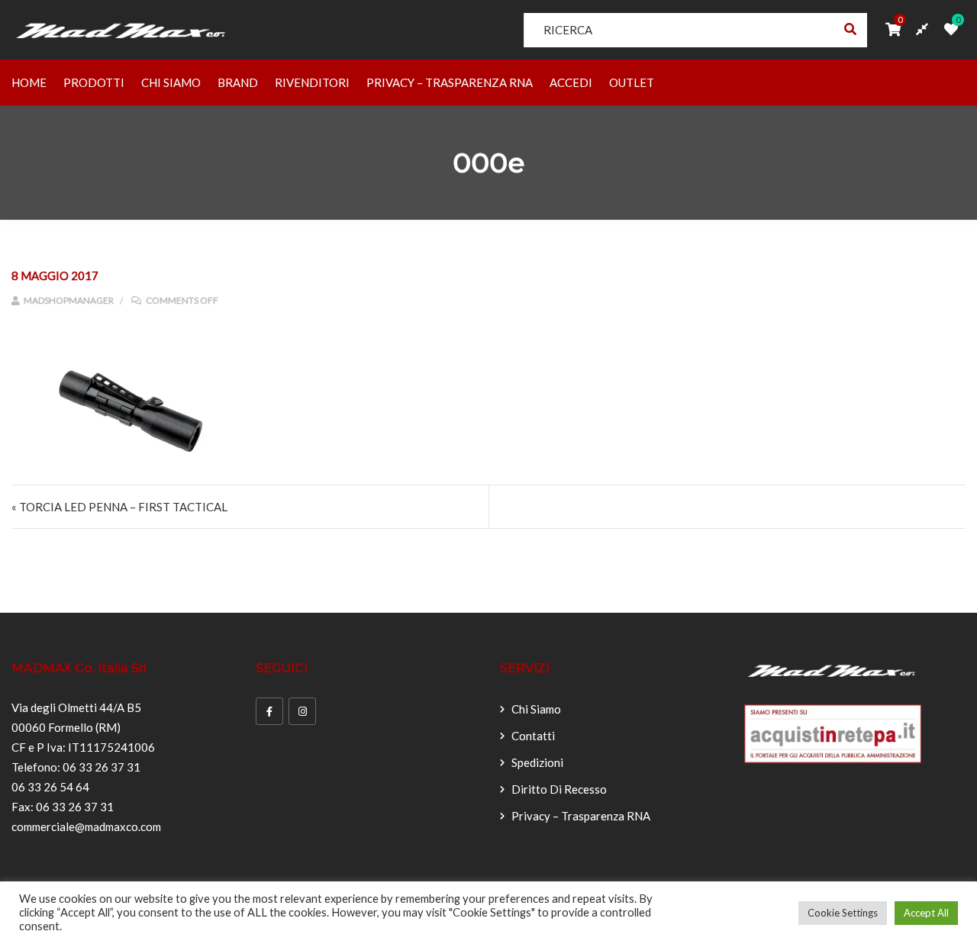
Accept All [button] (926, 913)
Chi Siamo (171, 82)
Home (29, 82)
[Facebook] (269, 711)
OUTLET (631, 82)
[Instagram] (302, 711)
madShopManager (68, 300)
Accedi (571, 82)
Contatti (533, 736)
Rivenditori (312, 82)
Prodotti (93, 82)
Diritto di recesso (559, 789)
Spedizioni (537, 762)
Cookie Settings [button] (843, 913)
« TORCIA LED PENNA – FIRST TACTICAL (119, 507)
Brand (238, 82)
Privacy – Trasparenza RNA (449, 82)
